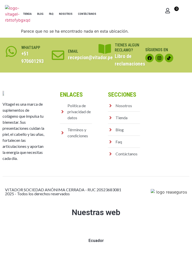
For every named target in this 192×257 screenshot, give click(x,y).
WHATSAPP (30, 47)
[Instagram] (159, 58)
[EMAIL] (58, 55)
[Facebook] (149, 58)
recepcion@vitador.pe (90, 57)
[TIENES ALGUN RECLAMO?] (104, 49)
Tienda (27, 14)
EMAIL (73, 51)
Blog (40, 14)
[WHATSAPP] (11, 51)
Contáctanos (87, 14)
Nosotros (65, 14)
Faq (51, 14)
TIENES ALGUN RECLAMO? (127, 47)
